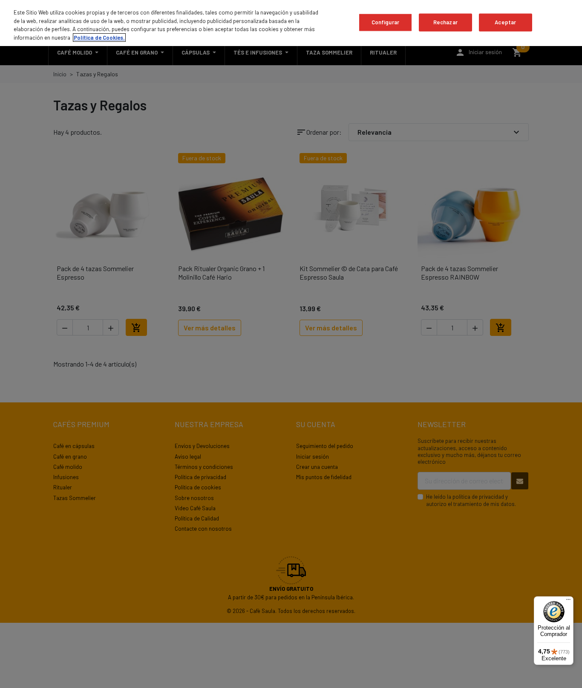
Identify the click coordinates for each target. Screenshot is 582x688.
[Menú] (568, 601)
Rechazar (445, 22)
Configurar (385, 22)
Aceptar (505, 22)
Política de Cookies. (99, 37)
